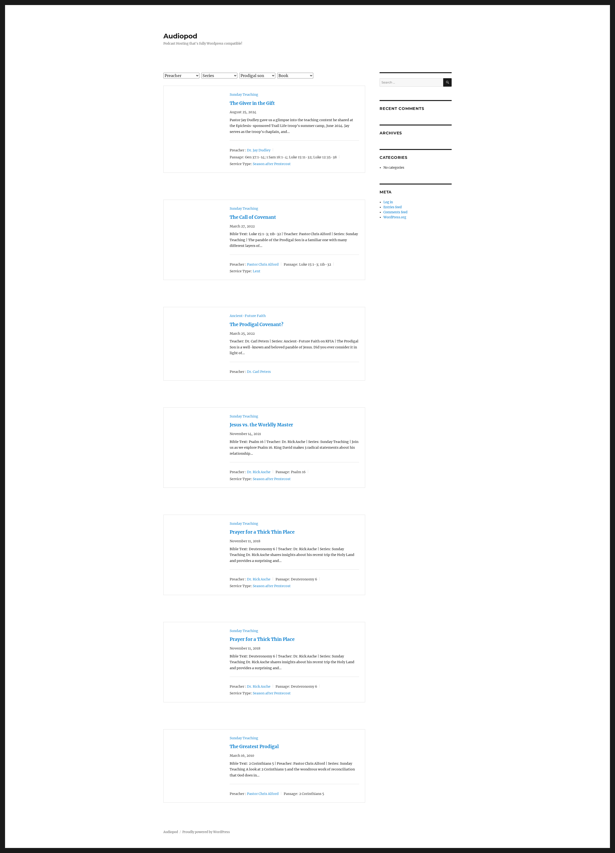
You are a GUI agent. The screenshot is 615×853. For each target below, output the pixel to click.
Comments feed (395, 212)
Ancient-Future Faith (248, 316)
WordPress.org (394, 217)
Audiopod (180, 36)
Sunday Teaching (244, 94)
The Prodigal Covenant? (256, 324)
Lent (256, 271)
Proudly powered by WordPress (206, 832)
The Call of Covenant (253, 217)
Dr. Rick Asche (259, 472)
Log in (388, 202)
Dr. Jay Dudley (259, 150)
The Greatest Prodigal (254, 746)
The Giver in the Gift (252, 103)
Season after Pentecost (272, 164)
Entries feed (392, 207)
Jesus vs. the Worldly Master (261, 425)
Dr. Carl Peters (259, 371)
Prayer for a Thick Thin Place (262, 532)
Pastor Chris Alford (263, 264)
